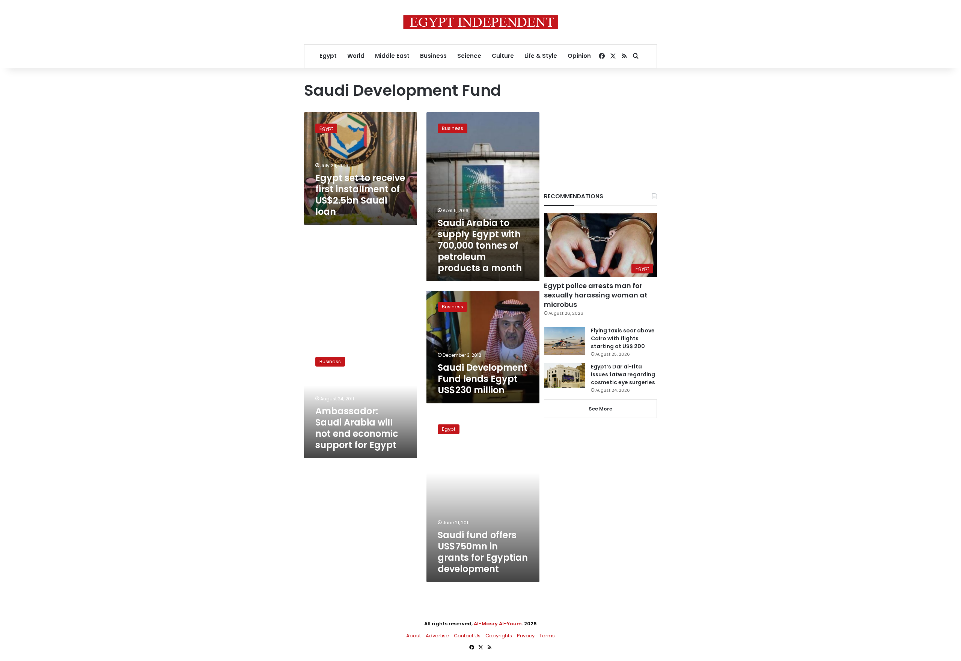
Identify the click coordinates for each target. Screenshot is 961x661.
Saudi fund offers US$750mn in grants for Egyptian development (483, 552)
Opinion (579, 56)
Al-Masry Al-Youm (498, 623)
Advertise (437, 635)
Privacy (526, 635)
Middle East (392, 56)
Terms (547, 635)
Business (433, 56)
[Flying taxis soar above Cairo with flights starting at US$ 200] (564, 341)
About (413, 635)
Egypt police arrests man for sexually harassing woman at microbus (596, 295)
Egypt (328, 56)
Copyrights (498, 635)
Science (469, 56)
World (356, 56)
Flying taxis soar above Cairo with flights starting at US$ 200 (623, 338)
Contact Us (467, 635)
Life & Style (540, 56)
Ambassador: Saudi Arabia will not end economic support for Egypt (356, 428)
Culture (503, 56)
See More (600, 408)
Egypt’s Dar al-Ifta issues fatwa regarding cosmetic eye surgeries (623, 374)
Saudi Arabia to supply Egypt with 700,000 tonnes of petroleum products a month (480, 245)
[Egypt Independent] (480, 22)
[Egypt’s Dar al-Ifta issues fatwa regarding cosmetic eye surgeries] (564, 375)
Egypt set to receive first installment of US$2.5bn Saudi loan (360, 195)
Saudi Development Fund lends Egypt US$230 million (482, 378)
